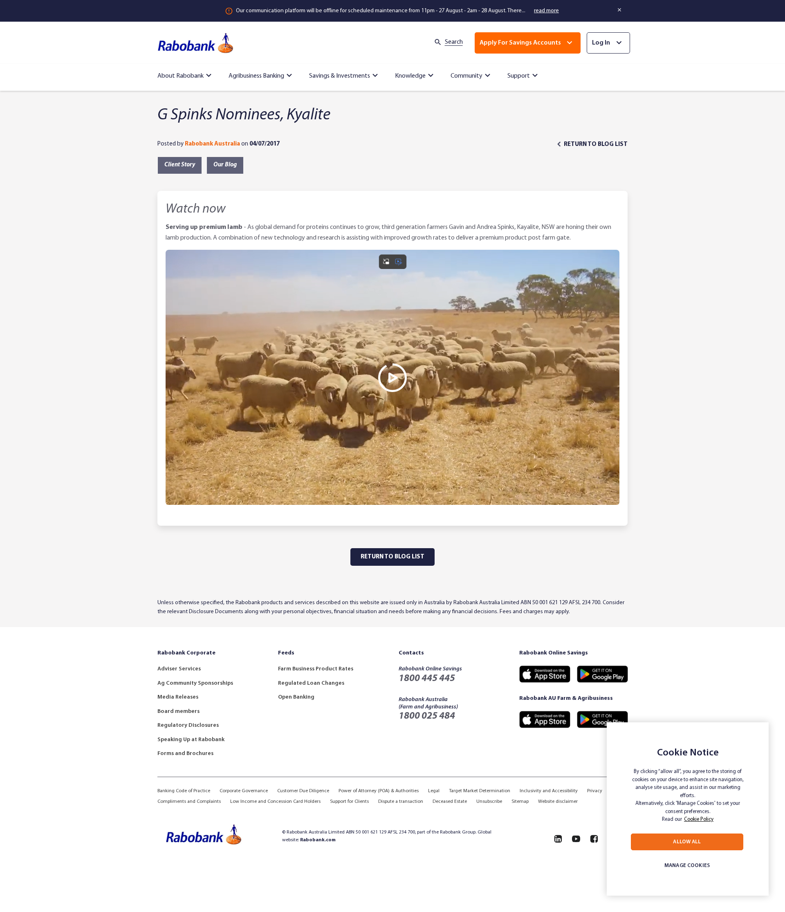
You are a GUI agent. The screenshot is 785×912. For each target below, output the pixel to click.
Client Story (179, 165)
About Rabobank (180, 76)
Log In (601, 43)
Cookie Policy (698, 819)
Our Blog (225, 165)
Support (518, 76)
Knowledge (410, 76)
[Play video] (392, 377)
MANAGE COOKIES (687, 865)
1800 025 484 (427, 716)
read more (546, 11)
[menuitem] (185, 74)
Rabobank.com (318, 840)
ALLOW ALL (687, 842)
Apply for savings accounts (520, 43)
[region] (688, 809)
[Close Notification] (620, 10)
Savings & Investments (339, 76)
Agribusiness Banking (256, 76)
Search (454, 42)
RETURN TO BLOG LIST (596, 144)
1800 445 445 (427, 678)
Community (466, 76)
